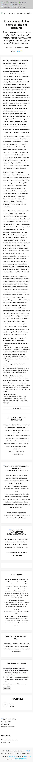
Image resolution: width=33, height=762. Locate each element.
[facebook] (13, 408)
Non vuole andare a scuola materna (14, 383)
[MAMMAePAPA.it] (8, 719)
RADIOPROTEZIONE (21, 759)
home (13, 51)
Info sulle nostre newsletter (9, 740)
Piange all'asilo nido (9, 394)
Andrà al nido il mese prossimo (13, 376)
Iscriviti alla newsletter (10, 644)
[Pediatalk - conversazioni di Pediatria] (16, 466)
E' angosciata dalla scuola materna (14, 354)
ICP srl (28, 751)
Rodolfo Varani (18, 47)
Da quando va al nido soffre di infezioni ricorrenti (16, 24)
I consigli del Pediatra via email (16, 637)
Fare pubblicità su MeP (8, 727)
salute (19, 51)
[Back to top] (29, 758)
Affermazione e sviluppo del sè (16, 589)
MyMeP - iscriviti (6, 742)
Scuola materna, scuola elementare (16, 616)
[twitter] (15, 408)
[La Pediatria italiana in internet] (18, 7)
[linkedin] (20, 408)
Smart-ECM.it (12, 756)
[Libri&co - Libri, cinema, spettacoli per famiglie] (5, 7)
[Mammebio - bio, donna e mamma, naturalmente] (23, 2)
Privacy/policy (5, 724)
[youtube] (18, 408)
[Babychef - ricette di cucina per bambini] (5, 4)
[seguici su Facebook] (5, 705)
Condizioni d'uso (6, 721)
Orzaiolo (16, 609)
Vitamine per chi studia (16, 600)
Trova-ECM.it (27, 756)
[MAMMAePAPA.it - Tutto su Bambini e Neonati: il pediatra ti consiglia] (12, 2)
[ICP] (3, 2)
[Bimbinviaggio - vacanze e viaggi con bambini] (16, 4)
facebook (12, 704)
